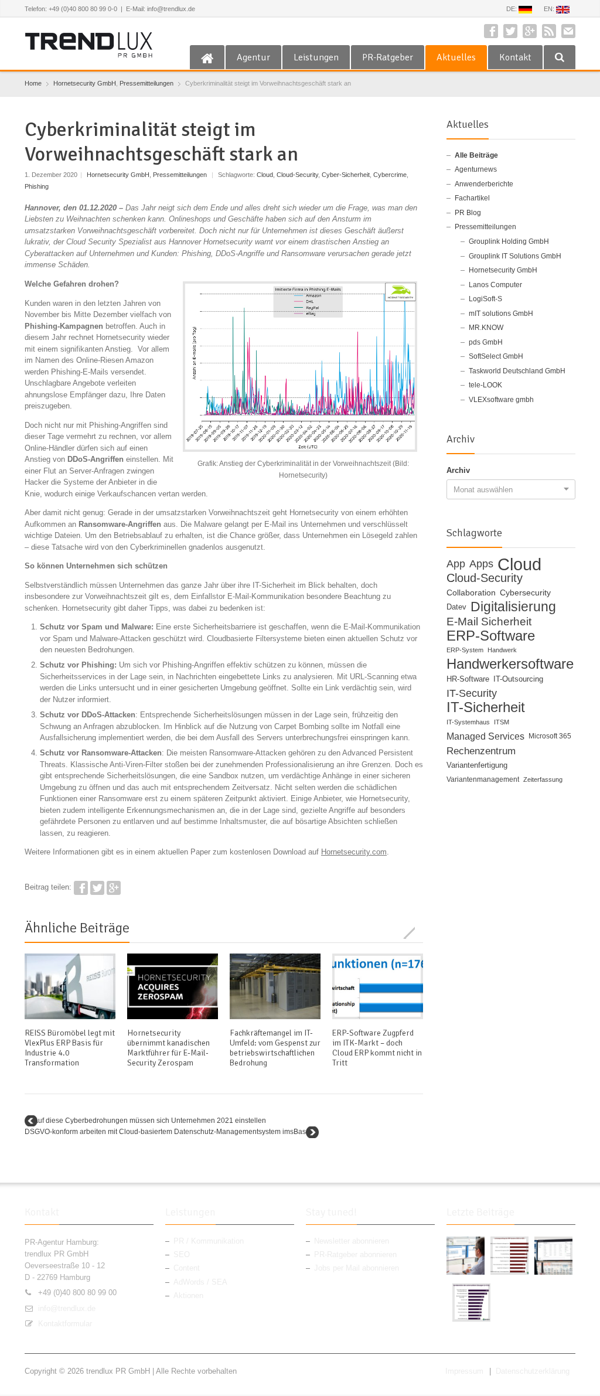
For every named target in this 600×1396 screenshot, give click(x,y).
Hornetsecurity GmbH (84, 83)
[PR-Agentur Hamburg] (207, 57)
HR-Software (467, 679)
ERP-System (464, 649)
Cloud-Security (297, 174)
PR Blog (468, 213)
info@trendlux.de (67, 1308)
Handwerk (502, 649)
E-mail (568, 31)
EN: (550, 8)
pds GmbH (486, 342)
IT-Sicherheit (485, 708)
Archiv (458, 470)
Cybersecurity (525, 592)
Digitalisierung (513, 607)
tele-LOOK (485, 385)
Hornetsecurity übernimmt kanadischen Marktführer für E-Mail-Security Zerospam (168, 1048)
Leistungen (316, 57)
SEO (181, 1254)
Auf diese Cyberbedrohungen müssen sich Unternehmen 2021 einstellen (149, 1120)
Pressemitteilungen (146, 83)
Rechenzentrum (481, 751)
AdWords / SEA (200, 1282)
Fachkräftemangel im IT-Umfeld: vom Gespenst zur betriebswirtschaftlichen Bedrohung (275, 1048)
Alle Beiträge (476, 155)
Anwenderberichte (484, 184)
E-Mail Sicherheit (488, 622)
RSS (549, 31)
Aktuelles (456, 57)
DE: (512, 8)
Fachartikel (472, 198)
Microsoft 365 (550, 736)
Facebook (491, 31)
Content (186, 1268)
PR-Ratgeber (387, 57)
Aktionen (188, 1295)
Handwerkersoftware (510, 664)
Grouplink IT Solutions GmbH (515, 256)
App (455, 564)
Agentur (253, 57)
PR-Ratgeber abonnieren (355, 1254)
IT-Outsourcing (518, 679)
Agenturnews (476, 169)
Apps (481, 564)
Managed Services (485, 736)
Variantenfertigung (476, 765)
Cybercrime (390, 174)
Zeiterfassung (542, 779)
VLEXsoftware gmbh (501, 400)
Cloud (265, 174)
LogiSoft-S (485, 299)
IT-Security (471, 693)
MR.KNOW (486, 328)
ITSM (501, 722)
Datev (456, 606)
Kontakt (515, 57)
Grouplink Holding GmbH (509, 241)
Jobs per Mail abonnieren (356, 1268)
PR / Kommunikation (208, 1241)
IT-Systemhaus (468, 722)
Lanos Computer (495, 285)
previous (403, 932)
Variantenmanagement (482, 779)
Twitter (510, 31)
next (416, 932)
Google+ (530, 31)
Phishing (37, 186)
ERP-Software (490, 636)
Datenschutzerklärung (533, 1371)
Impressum (464, 1371)
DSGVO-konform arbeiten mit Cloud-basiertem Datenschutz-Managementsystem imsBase (167, 1132)
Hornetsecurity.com (354, 851)
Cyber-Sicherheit (346, 174)
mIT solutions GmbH (501, 313)
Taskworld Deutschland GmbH (517, 371)
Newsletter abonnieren (351, 1241)
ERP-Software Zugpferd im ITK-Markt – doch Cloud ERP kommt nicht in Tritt (377, 1048)
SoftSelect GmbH (496, 356)
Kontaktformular (65, 1323)
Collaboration (471, 592)
